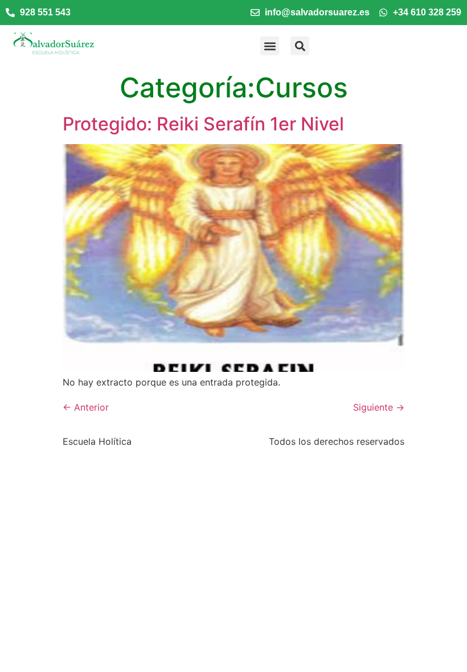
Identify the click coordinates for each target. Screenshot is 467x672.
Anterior (86, 407)
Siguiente (378, 407)
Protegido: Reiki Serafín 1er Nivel (203, 124)
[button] (269, 45)
